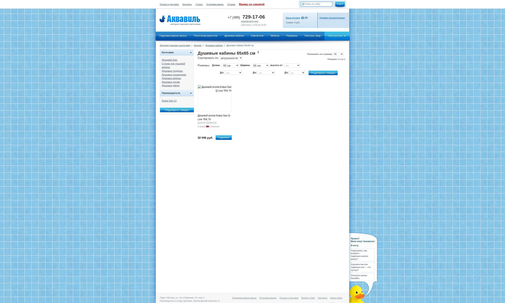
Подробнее (223, 137)
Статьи (199, 4)
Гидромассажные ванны (173, 35)
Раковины (291, 35)
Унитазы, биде (313, 35)
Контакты (187, 4)
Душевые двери (171, 85)
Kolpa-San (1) (169, 100)
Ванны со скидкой (252, 4)
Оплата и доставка (169, 4)
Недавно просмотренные (332, 18)
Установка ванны (215, 4)
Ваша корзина (293, 18)
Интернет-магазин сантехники (175, 45)
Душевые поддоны (172, 71)
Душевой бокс (169, 60)
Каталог (198, 45)
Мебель (275, 35)
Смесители (257, 35)
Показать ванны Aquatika (359, 276)
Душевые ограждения (174, 74)
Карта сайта (336, 298)
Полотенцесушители (205, 35)
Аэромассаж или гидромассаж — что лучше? (361, 267)
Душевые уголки (171, 82)
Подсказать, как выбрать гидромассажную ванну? (359, 254)
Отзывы (231, 4)
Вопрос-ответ (308, 298)
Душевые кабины (234, 35)
